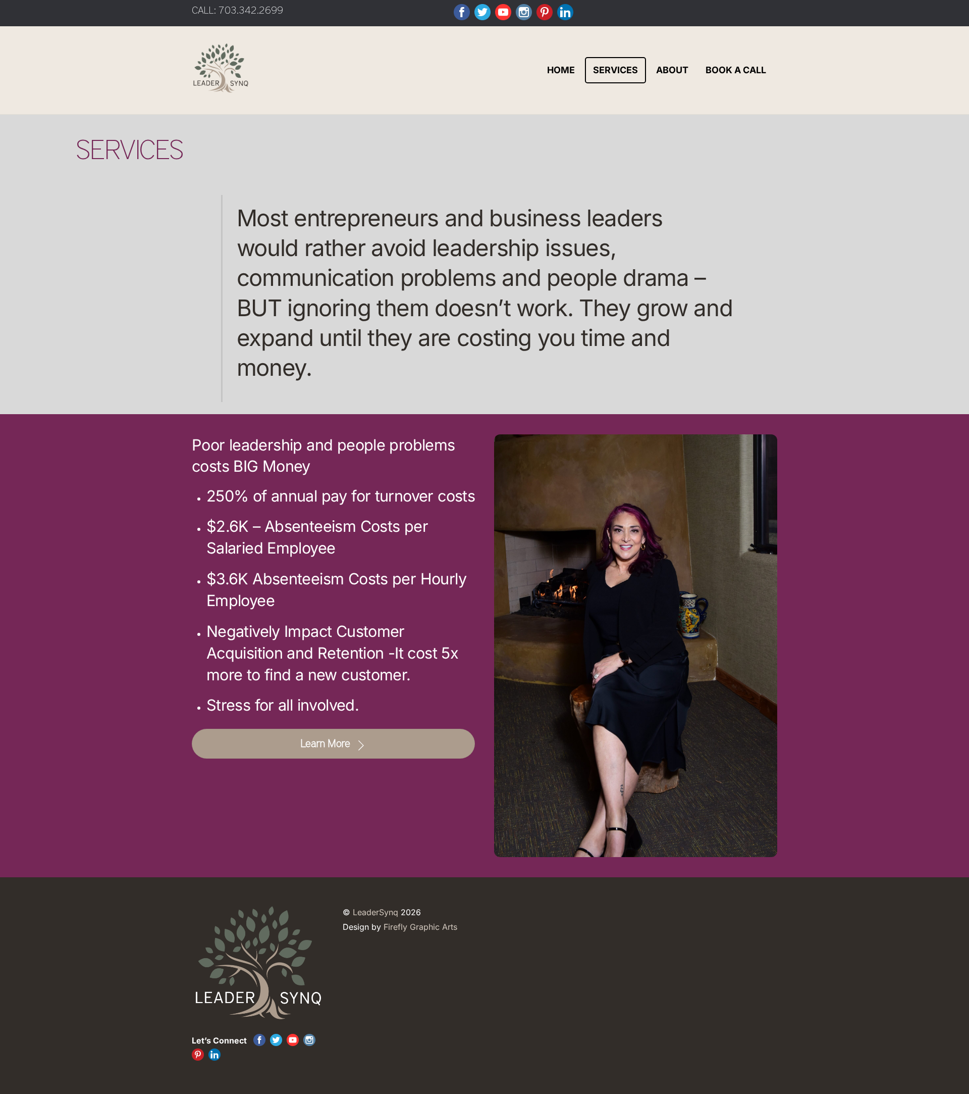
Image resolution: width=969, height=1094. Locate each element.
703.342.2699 (251, 11)
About (672, 70)
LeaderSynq (375, 912)
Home (561, 70)
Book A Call (736, 70)
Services (615, 70)
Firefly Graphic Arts (420, 927)
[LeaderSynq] (220, 87)
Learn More (325, 743)
